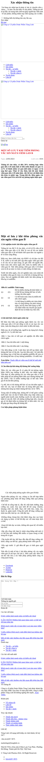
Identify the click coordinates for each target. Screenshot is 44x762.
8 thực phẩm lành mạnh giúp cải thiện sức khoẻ (18, 616)
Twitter (8, 568)
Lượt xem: (35, 159)
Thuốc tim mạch (12, 717)
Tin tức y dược (15, 71)
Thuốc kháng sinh (12, 721)
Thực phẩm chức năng (14, 725)
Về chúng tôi (10, 703)
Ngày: (3, 159)
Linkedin (9, 572)
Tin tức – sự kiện (12, 69)
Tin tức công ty (16, 73)
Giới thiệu (9, 65)
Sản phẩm (9, 67)
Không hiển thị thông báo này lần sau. (18, 18)
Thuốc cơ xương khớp (14, 723)
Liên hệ (8, 77)
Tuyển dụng (10, 75)
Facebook (9, 566)
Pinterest (9, 570)
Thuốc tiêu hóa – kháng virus (16, 719)
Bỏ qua (3, 22)
